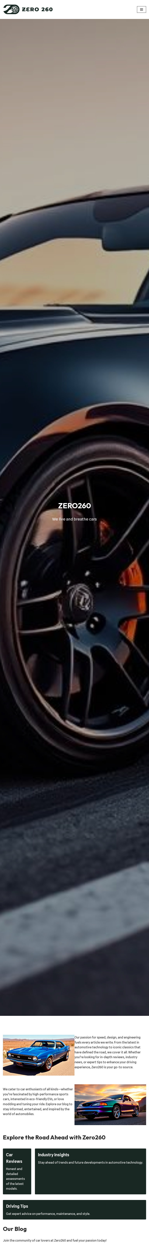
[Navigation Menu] (141, 9)
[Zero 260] (28, 9)
